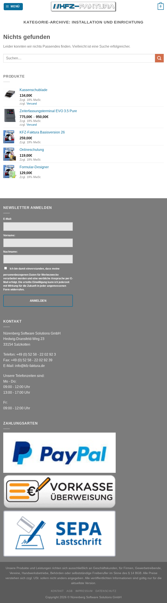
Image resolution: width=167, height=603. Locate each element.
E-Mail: (7, 218)
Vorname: (9, 235)
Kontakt (57, 591)
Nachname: (10, 251)
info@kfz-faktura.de (30, 366)
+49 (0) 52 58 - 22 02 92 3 (36, 354)
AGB (69, 591)
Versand (32, 103)
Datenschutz (105, 591)
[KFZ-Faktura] (83, 7)
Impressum (84, 591)
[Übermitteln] (159, 58)
